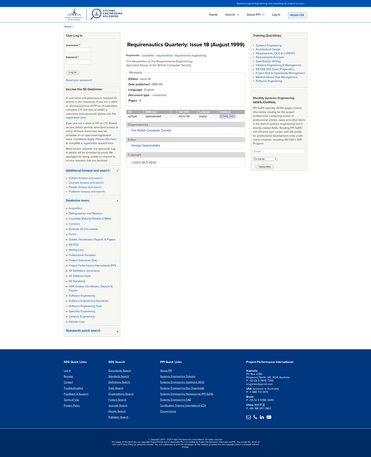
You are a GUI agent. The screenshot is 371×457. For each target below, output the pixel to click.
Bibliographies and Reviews (85, 213)
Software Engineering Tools (85, 306)
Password (71, 57)
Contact (68, 382)
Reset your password (79, 80)
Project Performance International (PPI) (92, 265)
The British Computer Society (151, 130)
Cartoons (74, 224)
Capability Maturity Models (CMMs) (90, 218)
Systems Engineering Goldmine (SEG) (182, 382)
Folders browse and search (85, 178)
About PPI (166, 370)
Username (72, 45)
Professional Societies (82, 255)
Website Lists (77, 321)
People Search (117, 411)
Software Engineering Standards (88, 301)
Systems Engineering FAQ (175, 399)
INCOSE (74, 244)
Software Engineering (82, 295)
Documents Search (119, 370)
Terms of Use (71, 399)
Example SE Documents (83, 229)
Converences (168, 411)
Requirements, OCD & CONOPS (275, 53)
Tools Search (115, 388)
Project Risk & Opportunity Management (280, 73)
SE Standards (77, 281)
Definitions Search (119, 382)
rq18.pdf (132, 116)
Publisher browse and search (87, 191)
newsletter (148, 55)
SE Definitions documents (84, 270)
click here (110, 139)
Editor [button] (132, 140)
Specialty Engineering (82, 311)
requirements (164, 55)
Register (297, 15)
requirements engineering (190, 55)
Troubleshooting (73, 388)
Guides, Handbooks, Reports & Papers (92, 239)
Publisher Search (118, 417)
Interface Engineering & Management (278, 65)
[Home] (94, 15)
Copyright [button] (134, 155)
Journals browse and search (86, 182)
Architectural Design (268, 49)
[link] (92, 171)
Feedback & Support (76, 394)
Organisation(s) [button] (138, 125)
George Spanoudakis (145, 145)
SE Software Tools (80, 276)
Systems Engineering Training (177, 376)
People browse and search (85, 187)
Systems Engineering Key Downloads (182, 388)
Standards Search (118, 376)
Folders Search (117, 399)
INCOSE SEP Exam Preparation (275, 69)
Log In (276, 15)
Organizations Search (121, 394)
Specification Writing (268, 61)
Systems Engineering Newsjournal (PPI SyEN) (186, 394)
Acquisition (75, 208)
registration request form (98, 143)
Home (213, 15)
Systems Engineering (81, 316)
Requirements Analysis (270, 57)
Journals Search (118, 405)
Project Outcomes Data (83, 260)
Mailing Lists (76, 250)
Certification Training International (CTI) (183, 405)
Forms (73, 234)
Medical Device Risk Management (276, 77)
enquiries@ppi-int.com (259, 384)
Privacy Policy (72, 405)
